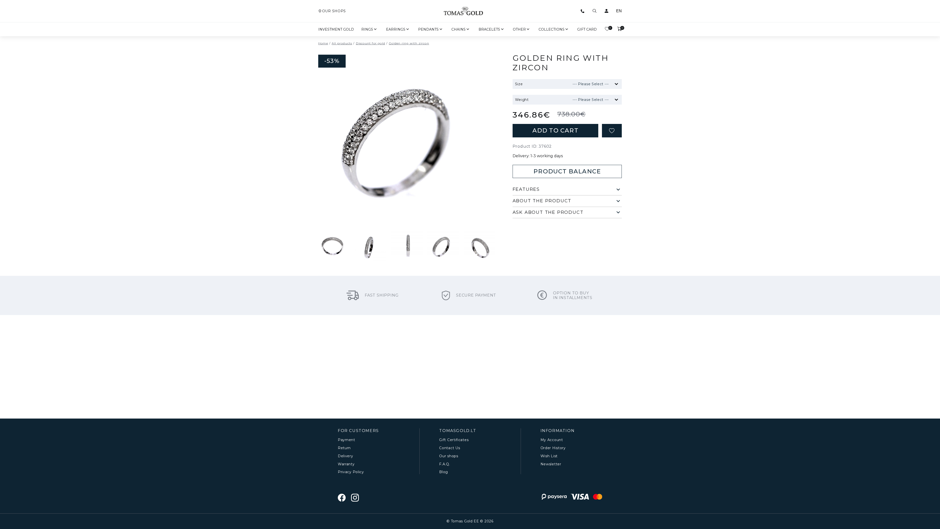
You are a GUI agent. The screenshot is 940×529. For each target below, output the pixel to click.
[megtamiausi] (612, 130)
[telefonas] (583, 11)
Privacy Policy (351, 472)
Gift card (587, 29)
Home (323, 43)
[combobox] (573, 84)
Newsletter (550, 464)
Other (519, 29)
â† (407, 210)
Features (526, 189)
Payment (346, 440)
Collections (551, 29)
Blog (443, 472)
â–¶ (394, 210)
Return (344, 448)
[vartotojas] (606, 11)
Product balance (567, 171)
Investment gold (336, 29)
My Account (551, 440)
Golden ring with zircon (409, 43)
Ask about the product (548, 212)
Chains (458, 29)
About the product (542, 201)
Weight (522, 99)
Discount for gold (370, 43)
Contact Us (449, 448)
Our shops (334, 11)
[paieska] (594, 11)
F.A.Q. (444, 464)
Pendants (428, 29)
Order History (553, 448)
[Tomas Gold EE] (463, 11)
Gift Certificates (454, 440)
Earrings (395, 29)
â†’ (419, 210)
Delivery (345, 456)
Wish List (549, 456)
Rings (367, 29)
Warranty (346, 464)
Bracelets (489, 29)
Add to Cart (555, 130)
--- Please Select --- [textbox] (591, 84)
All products (342, 43)
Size (519, 84)
